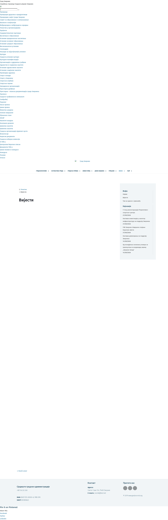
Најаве (125, 194)
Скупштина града (57, 171)
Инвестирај (86, 171)
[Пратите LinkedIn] (135, 488)
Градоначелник (41, 171)
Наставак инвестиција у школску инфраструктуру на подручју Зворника (49, 236)
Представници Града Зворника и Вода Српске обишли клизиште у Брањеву (50, 423)
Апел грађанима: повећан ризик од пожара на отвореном (43, 396)
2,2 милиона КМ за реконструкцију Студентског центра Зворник (45, 343)
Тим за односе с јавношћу (131, 201)
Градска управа (73, 171)
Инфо (121, 171)
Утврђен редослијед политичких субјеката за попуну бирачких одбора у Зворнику (53, 369)
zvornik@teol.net (100, 493)
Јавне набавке (99, 171)
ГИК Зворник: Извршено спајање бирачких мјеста (39, 263)
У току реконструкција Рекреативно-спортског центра (42, 209)
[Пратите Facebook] (125, 488)
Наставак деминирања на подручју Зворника (38, 289)
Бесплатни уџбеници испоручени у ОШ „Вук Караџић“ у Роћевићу (46, 449)
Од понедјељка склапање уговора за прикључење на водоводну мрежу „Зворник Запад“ (56, 316)
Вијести (31, 213)
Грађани (111, 171)
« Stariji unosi (22, 471)
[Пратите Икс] (130, 488)
